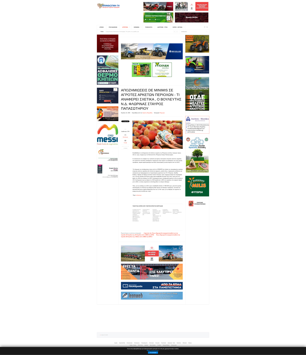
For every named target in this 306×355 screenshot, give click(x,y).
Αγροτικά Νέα (122, 342)
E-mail (125, 142)
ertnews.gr (138, 195)
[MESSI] (107, 135)
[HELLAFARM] (107, 43)
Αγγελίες (146, 345)
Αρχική (115, 342)
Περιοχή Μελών (166, 345)
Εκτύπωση (125, 137)
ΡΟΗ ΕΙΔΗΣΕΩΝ (113, 27)
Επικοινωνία (174, 345)
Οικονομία (151, 342)
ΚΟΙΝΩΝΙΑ (136, 27)
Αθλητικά (185, 342)
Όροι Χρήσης (153, 345)
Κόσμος (190, 342)
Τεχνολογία (163, 342)
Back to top (104, 335)
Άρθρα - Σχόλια (133, 345)
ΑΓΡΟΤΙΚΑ (125, 27)
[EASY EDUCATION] (107, 95)
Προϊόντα (179, 342)
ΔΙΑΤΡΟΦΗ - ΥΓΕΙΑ (162, 27)
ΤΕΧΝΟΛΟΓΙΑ (148, 27)
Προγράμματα (144, 342)
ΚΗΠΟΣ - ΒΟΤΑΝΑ (177, 27)
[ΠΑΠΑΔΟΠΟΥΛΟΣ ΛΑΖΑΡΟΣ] (107, 70)
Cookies (159, 345)
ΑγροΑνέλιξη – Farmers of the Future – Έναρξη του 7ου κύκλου (177, 211)
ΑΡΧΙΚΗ (101, 27)
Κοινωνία (157, 342)
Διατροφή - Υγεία (171, 342)
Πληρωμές (162, 112)
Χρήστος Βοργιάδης (147, 112)
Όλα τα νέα (140, 345)
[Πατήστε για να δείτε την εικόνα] (158, 135)
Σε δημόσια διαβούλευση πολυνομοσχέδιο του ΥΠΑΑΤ (167, 211)
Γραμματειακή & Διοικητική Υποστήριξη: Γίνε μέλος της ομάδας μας (146, 212)
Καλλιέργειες (137, 342)
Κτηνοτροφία (129, 342)
